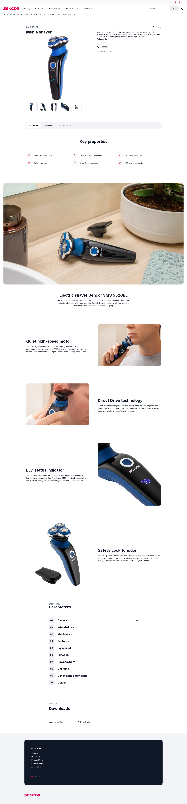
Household (35, 756)
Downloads (85, 722)
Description (33, 126)
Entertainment (37, 763)
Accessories (36, 767)
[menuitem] (26, 8)
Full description (103, 39)
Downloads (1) (65, 126)
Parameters (48, 126)
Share (158, 27)
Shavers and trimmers (31, 14)
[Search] (174, 8)
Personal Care (14, 14)
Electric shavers (48, 14)
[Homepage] (4, 14)
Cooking (34, 753)
